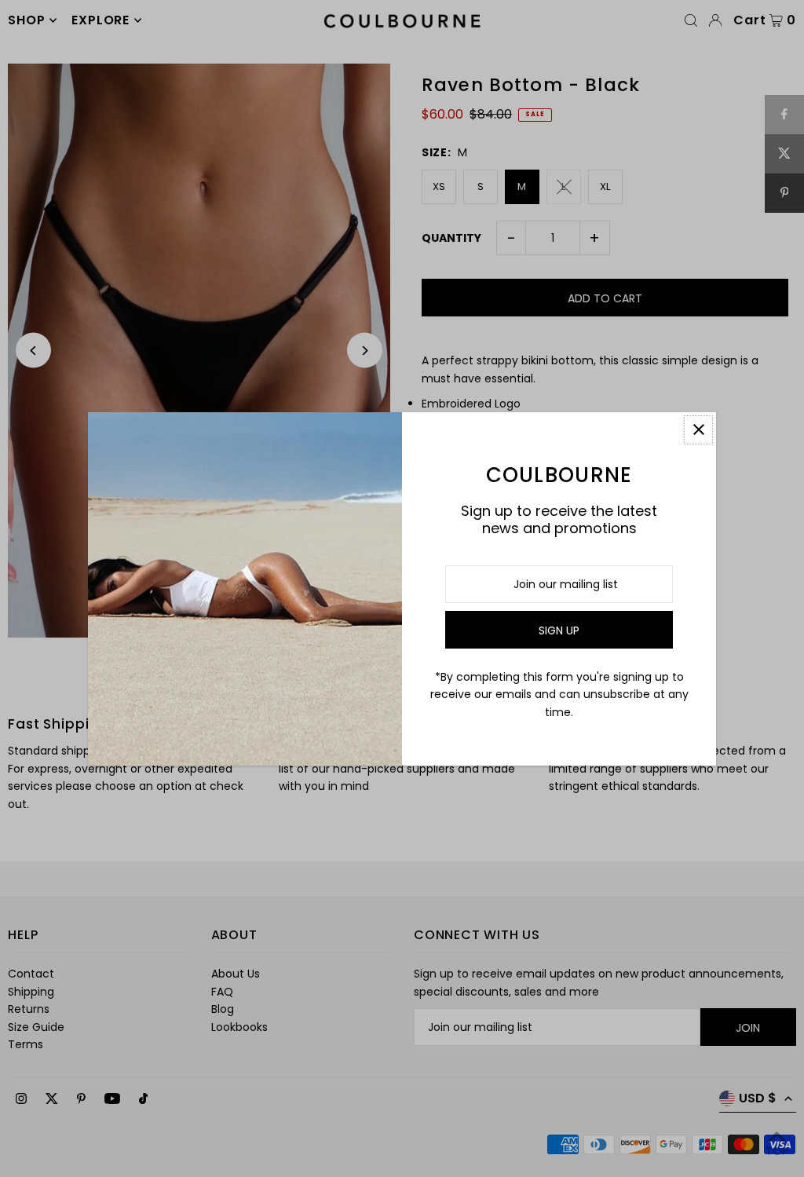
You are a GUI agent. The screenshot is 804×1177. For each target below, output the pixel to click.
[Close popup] (698, 430)
